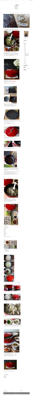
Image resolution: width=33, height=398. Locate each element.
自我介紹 (11, 12)
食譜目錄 (13, 12)
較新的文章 (5, 390)
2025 (24, 44)
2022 (24, 46)
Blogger (18, 393)
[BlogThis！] (6, 374)
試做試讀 (16, 12)
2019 (24, 48)
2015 (24, 62)
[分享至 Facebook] (7, 374)
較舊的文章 (21, 390)
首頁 (13, 390)
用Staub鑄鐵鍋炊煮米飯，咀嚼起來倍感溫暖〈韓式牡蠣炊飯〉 (26, 54)
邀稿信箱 (18, 12)
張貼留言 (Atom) (6, 391)
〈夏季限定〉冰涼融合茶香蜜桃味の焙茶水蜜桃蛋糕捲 (26, 55)
